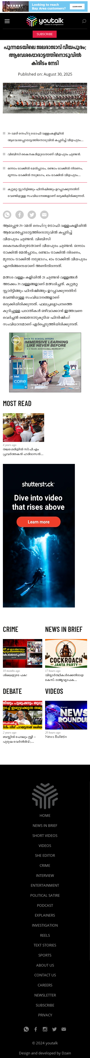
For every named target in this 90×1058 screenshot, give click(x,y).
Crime (45, 865)
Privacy (45, 1015)
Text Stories (45, 945)
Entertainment (45, 885)
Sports (44, 955)
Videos (45, 845)
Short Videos (44, 835)
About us (45, 965)
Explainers (45, 915)
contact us (45, 975)
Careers (45, 985)
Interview (45, 875)
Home (45, 815)
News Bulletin (56, 737)
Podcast (45, 905)
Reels (45, 935)
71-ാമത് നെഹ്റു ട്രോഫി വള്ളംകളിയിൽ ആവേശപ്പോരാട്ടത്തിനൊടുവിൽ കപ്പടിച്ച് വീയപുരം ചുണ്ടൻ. (44, 138)
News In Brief (45, 825)
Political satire (45, 895)
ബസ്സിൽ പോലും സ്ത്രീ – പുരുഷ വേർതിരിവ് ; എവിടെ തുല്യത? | (19, 739)
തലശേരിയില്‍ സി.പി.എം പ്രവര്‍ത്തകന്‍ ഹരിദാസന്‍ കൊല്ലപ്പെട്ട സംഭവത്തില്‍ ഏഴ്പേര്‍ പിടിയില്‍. (22, 452)
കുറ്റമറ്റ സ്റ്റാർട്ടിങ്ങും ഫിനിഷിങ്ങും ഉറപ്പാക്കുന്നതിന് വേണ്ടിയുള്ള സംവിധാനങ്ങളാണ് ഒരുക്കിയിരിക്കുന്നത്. (46, 192)
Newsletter (45, 995)
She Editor (45, 855)
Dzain (66, 1053)
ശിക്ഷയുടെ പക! (15, 675)
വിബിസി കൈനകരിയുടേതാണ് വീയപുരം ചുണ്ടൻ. (44, 154)
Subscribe (45, 34)
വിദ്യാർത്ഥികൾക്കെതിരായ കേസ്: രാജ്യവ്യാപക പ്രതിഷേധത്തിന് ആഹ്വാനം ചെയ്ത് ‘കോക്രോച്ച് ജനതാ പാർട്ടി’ (65, 678)
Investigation (45, 925)
